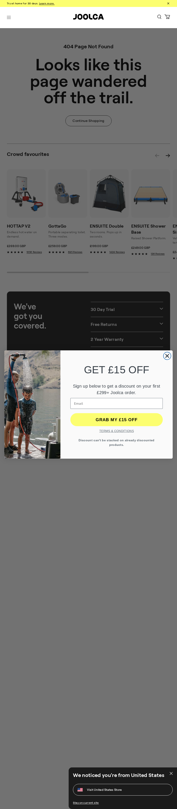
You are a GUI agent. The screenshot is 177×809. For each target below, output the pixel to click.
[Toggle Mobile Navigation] (9, 17)
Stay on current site (86, 802)
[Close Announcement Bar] (168, 3)
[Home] (88, 17)
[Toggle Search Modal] (159, 18)
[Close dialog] (167, 356)
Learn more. (47, 3)
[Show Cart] (167, 17)
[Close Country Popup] (171, 773)
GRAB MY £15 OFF (116, 419)
